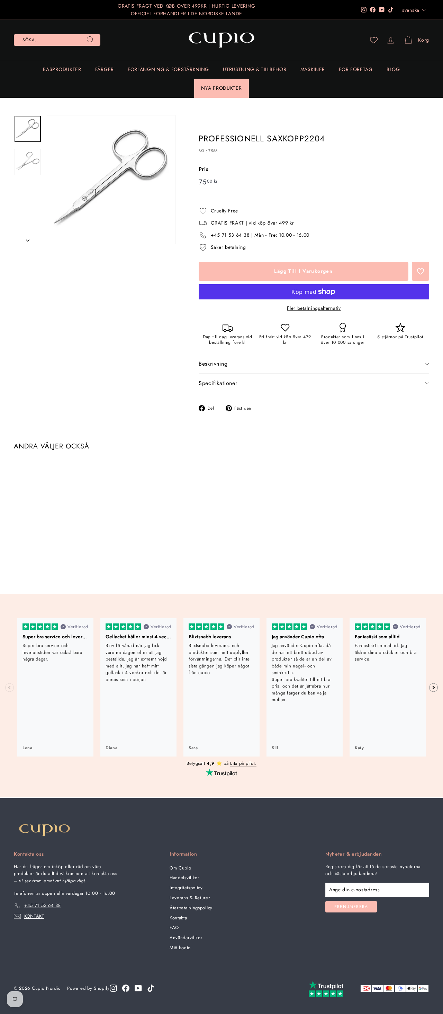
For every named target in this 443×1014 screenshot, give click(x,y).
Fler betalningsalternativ (314, 308)
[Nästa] (28, 238)
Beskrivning (213, 364)
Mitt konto (180, 947)
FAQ (174, 927)
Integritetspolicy (186, 887)
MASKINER (312, 69)
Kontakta (178, 918)
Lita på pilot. (243, 763)
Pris (204, 169)
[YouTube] (138, 988)
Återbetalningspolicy (191, 907)
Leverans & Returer (190, 897)
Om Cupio (180, 868)
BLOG (393, 69)
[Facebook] (125, 988)
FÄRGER (104, 69)
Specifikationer (218, 383)
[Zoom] (111, 179)
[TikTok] (150, 988)
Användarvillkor (186, 937)
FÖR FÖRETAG (356, 69)
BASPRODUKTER (62, 69)
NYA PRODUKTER (221, 88)
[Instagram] (113, 988)
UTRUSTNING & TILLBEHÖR (254, 69)
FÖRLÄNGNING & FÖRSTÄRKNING (168, 69)
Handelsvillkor (184, 877)
